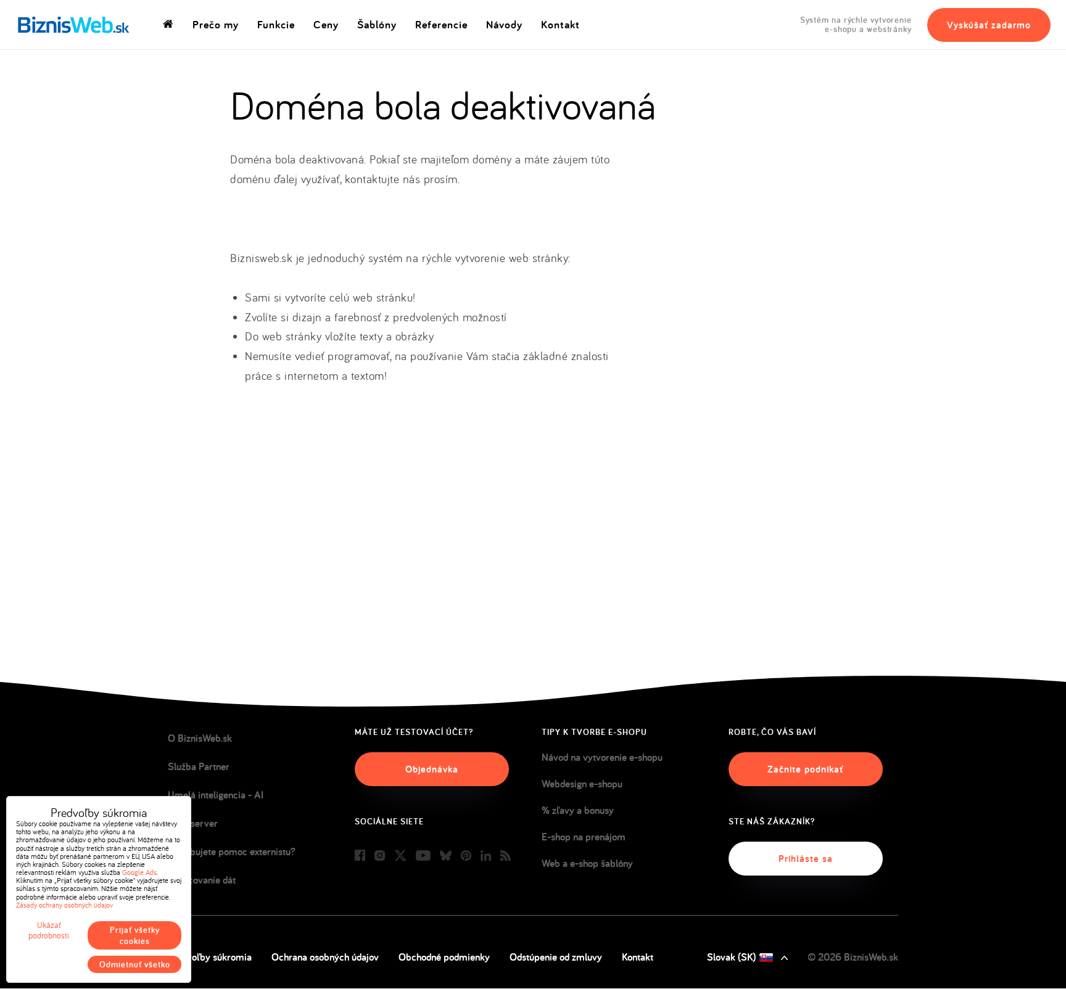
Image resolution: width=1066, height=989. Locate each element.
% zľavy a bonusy (578, 810)
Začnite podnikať (805, 769)
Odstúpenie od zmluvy (556, 957)
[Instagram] (379, 856)
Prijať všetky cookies (135, 935)
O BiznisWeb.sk (200, 738)
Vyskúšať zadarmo (989, 24)
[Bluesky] (446, 856)
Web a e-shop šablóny (587, 863)
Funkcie (276, 24)
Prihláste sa (806, 858)
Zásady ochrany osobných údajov (64, 904)
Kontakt (560, 24)
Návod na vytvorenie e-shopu (602, 757)
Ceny (326, 24)
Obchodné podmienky (444, 957)
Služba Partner (198, 766)
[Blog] (505, 856)
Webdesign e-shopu (582, 783)
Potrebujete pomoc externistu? (231, 851)
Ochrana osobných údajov (325, 957)
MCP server (193, 823)
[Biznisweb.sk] (73, 25)
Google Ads (139, 872)
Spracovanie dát (202, 880)
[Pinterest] (466, 856)
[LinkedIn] (486, 856)
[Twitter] (400, 856)
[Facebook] (360, 856)
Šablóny (377, 24)
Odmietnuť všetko (134, 964)
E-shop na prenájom (584, 836)
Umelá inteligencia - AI (215, 795)
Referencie (441, 24)
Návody (504, 24)
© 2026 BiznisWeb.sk (853, 957)
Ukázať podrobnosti (48, 930)
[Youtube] (423, 856)
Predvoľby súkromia (210, 957)
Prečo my (215, 24)
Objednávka (431, 769)
